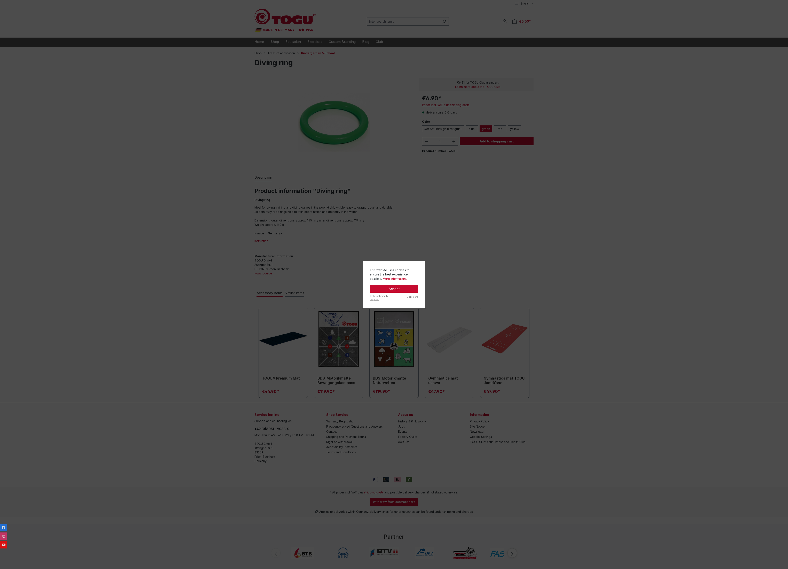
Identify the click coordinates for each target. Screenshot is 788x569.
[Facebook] (3, 527)
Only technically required (379, 298)
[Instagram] (3, 536)
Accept (394, 289)
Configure (412, 296)
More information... (395, 278)
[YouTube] (3, 544)
